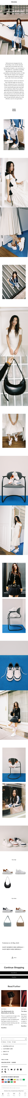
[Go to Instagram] (5, 1069)
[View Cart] (25, 1094)
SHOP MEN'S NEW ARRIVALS (11, 949)
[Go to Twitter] (8, 1069)
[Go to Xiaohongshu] (21, 1069)
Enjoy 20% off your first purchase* (14, 1090)
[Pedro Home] (14, 2)
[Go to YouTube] (11, 1069)
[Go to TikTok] (14, 1069)
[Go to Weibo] (2, 1072)
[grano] (3, 1093)
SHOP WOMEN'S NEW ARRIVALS (12, 947)
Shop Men (14, 977)
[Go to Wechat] (5, 1072)
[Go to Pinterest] (18, 1069)
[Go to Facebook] (2, 1069)
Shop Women (14, 972)
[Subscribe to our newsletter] (25, 1039)
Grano (3, 1095)
